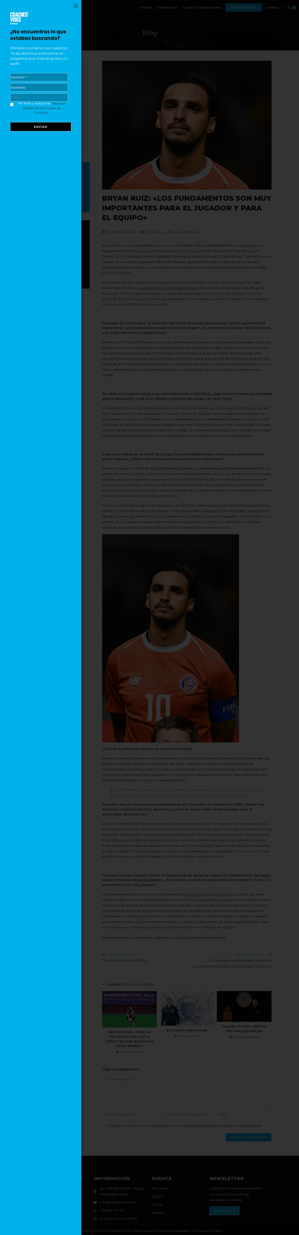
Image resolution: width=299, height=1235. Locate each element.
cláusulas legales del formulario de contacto (44, 107)
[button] (75, 5)
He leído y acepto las (41, 107)
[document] (149, 617)
